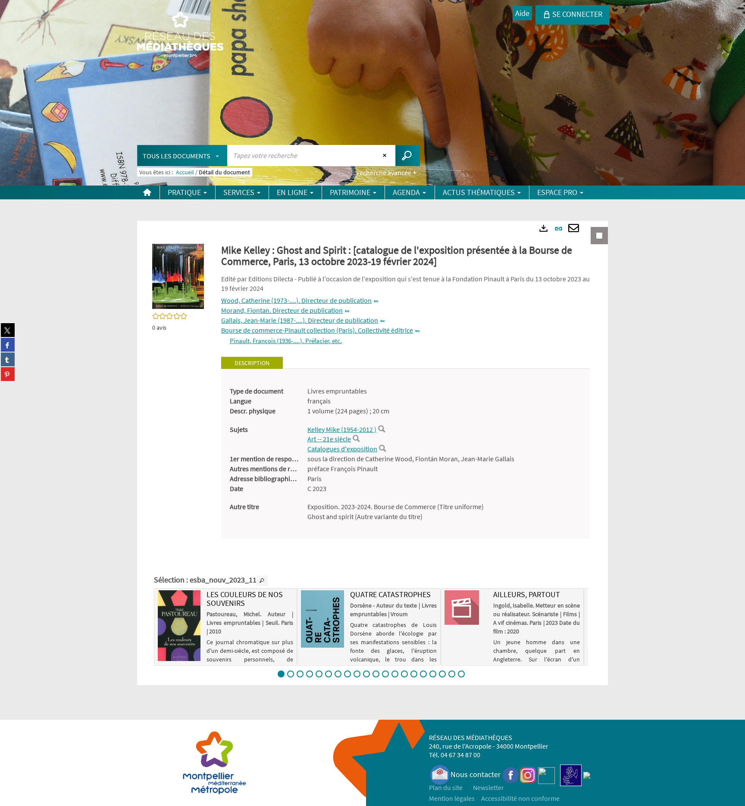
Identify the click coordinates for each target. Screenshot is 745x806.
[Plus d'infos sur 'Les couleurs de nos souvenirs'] (179, 625)
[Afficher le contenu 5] (319, 674)
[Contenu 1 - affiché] (281, 674)
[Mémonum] (586, 774)
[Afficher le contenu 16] (423, 674)
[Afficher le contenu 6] (328, 674)
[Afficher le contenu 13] (394, 674)
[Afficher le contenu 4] (309, 674)
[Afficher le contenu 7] (338, 674)
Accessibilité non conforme (520, 798)
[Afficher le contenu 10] (366, 674)
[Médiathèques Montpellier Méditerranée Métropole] (180, 35)
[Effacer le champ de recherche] (386, 155)
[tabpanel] (405, 454)
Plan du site (446, 787)
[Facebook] (511, 774)
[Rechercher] (381, 429)
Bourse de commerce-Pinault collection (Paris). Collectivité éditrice (317, 330)
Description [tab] (252, 363)
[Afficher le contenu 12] (385, 674)
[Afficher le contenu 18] (442, 674)
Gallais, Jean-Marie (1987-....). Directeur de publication (299, 320)
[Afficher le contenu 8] (347, 674)
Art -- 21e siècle (329, 438)
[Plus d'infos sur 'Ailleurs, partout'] (466, 607)
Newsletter (488, 787)
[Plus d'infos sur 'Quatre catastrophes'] (322, 618)
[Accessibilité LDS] (571, 774)
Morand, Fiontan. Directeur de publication (282, 310)
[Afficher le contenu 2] (290, 674)
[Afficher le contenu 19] (451, 674)
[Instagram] (528, 774)
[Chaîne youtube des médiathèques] (546, 774)
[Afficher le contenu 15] (413, 674)
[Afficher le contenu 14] (404, 674)
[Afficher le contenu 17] (432, 674)
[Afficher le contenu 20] (461, 674)
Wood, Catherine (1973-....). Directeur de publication (296, 300)
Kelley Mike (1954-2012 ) (341, 429)
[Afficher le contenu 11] (375, 674)
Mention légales (452, 798)
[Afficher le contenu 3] (300, 674)
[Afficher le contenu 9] (357, 674)
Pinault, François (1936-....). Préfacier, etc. (286, 341)
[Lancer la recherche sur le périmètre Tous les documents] (407, 155)
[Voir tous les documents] (262, 581)
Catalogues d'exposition (342, 448)
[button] (178, 276)
